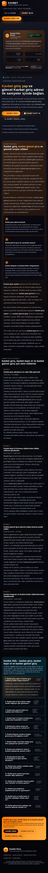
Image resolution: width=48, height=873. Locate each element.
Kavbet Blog (16, 858)
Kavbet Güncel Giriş (13, 836)
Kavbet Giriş (11, 831)
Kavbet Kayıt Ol (27, 831)
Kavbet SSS (7, 858)
